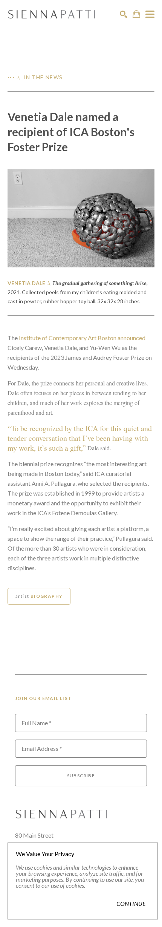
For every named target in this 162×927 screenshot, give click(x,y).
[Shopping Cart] (136, 14)
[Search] (123, 14)
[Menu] (149, 14)
